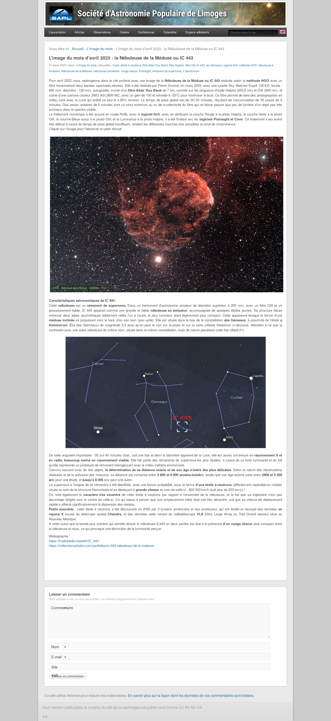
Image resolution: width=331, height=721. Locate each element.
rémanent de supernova (166, 71)
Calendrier (170, 32)
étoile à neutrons (131, 65)
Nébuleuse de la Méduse (76, 71)
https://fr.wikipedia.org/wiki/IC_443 (74, 540)
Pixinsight (145, 71)
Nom (58, 647)
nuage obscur (129, 71)
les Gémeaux (214, 65)
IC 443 (201, 65)
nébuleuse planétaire (106, 71)
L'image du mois (100, 48)
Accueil (78, 48)
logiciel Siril (231, 65)
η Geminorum (191, 71)
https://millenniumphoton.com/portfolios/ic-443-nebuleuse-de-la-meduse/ (101, 545)
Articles (79, 32)
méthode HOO (248, 65)
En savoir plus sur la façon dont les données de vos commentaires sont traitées (191, 695)
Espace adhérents (197, 32)
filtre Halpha (176, 65)
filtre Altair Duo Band (155, 65)
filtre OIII (190, 65)
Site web (54, 671)
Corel (116, 65)
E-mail (58, 657)
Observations (102, 32)
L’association (57, 32)
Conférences (146, 32)
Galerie (124, 32)
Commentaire (59, 608)
